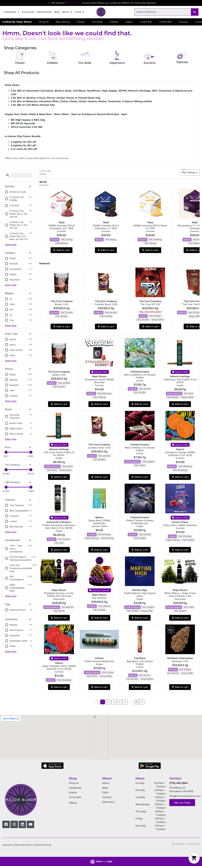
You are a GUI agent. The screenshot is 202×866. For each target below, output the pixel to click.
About (65, 12)
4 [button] (119, 702)
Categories (10, 12)
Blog (57, 12)
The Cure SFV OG (150, 304)
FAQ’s (105, 792)
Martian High (139, 590)
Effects (73, 802)
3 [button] (114, 702)
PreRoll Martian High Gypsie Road (139, 594)
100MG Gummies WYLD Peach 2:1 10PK (150, 227)
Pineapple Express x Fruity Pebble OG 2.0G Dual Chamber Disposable (59, 596)
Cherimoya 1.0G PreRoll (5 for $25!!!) (180, 381)
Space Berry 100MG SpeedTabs (99, 522)
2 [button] (108, 702)
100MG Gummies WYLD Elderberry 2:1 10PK (106, 227)
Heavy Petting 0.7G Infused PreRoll (139, 449)
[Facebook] (6, 824)
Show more (11, 244)
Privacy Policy (178, 844)
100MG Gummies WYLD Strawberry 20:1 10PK (61, 227)
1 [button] (102, 702)
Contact (107, 797)
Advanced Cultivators (59, 522)
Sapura (180, 449)
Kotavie (99, 658)
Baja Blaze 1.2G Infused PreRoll (140, 663)
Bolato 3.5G (61, 304)
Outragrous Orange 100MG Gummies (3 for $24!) (180, 454)
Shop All (74, 783)
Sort (184, 169)
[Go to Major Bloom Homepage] (101, 12)
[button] (7, 175)
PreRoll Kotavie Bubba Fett (99, 661)
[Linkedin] (22, 824)
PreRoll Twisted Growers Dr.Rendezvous (139, 522)
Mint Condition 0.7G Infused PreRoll (139, 376)
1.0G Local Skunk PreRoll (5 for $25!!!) (59, 454)
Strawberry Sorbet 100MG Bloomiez (99, 381)
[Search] (194, 12)
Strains (73, 792)
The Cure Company (62, 301)
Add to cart (63, 250)
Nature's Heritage (180, 376)
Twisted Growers (139, 371)
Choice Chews (180, 522)
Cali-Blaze (140, 658)
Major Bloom (99, 376)
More (78, 12)
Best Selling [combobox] (188, 172)
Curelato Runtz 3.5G (105, 304)
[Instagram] (14, 824)
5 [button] (125, 702)
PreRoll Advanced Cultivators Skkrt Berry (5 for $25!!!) (59, 526)
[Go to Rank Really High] (101, 861)
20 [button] (136, 702)
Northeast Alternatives (180, 658)
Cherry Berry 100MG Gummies (180, 525)
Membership (44, 12)
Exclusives (28, 12)
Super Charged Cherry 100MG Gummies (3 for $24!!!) (59, 667)
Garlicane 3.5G (180, 661)
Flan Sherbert (99, 597)
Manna (99, 517)
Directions (108, 802)
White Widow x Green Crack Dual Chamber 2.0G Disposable (180, 596)
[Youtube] (30, 824)
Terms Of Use (193, 844)
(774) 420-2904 (178, 783)
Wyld (61, 222)
